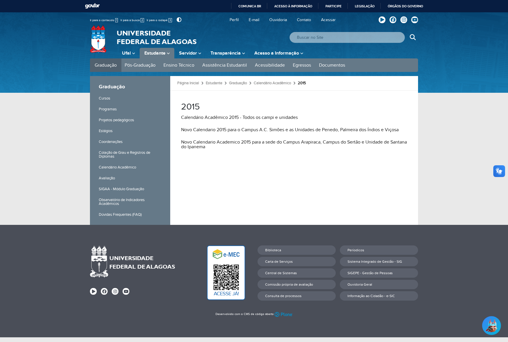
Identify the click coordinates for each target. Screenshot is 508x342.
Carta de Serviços (279, 262)
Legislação (365, 6)
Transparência (225, 53)
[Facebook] (393, 19)
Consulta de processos (283, 296)
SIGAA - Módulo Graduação (121, 189)
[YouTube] (414, 19)
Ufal (126, 53)
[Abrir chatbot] (491, 325)
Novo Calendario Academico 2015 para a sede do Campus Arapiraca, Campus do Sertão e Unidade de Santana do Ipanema (294, 144)
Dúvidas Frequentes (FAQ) (120, 214)
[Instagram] (403, 19)
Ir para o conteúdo (103, 20)
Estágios (106, 131)
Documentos (332, 65)
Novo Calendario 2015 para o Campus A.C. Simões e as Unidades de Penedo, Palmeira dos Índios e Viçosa (290, 130)
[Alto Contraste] (178, 19)
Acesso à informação (293, 6)
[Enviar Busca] (412, 37)
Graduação (106, 65)
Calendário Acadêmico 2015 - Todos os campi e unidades (239, 117)
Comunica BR (249, 6)
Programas (108, 109)
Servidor (188, 53)
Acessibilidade (270, 65)
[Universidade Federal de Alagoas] (99, 43)
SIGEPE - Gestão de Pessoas (370, 273)
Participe (333, 6)
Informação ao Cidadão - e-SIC (371, 296)
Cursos (104, 98)
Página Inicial (188, 83)
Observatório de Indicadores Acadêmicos (122, 202)
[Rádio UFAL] (382, 19)
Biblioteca (273, 250)
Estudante (155, 53)
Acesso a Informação (276, 53)
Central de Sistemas (281, 273)
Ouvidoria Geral (359, 284)
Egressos (302, 65)
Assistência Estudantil (224, 65)
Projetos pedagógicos (116, 120)
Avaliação (107, 178)
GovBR (92, 6)
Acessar (328, 19)
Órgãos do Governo (405, 6)
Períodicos (355, 250)
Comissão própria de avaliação (289, 284)
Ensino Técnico (178, 65)
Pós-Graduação (140, 65)
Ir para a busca (132, 20)
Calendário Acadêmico (117, 167)
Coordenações (111, 141)
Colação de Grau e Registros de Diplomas (124, 154)
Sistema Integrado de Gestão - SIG (374, 262)
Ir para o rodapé (159, 20)
